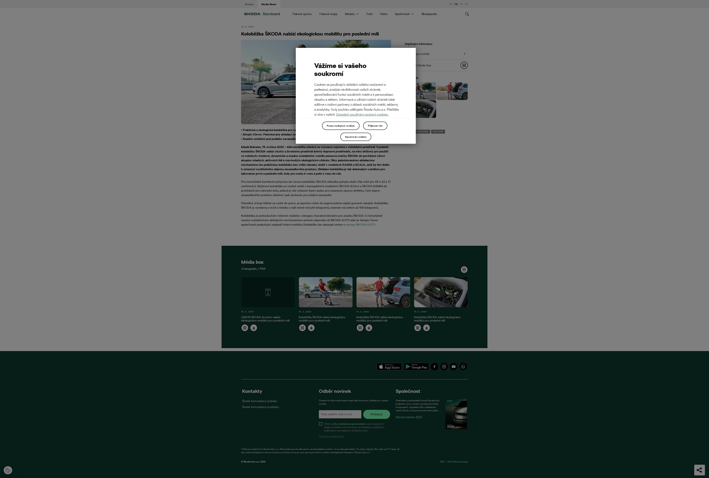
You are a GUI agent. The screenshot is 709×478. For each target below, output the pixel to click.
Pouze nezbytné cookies (341, 125)
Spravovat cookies (355, 136)
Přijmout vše (375, 125)
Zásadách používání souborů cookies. (362, 114)
